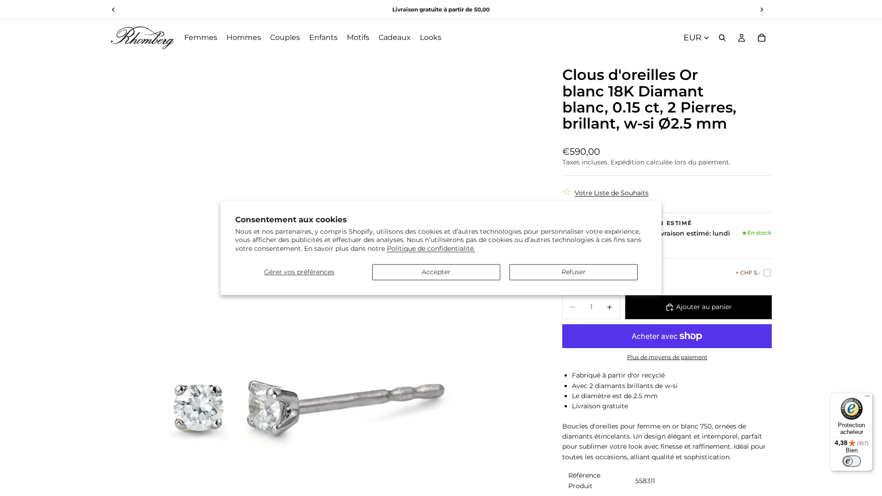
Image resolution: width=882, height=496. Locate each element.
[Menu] (867, 398)
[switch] (851, 461)
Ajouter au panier (704, 307)
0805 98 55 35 (452, 9)
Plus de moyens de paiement (667, 357)
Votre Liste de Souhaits (612, 193)
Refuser (573, 272)
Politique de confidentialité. (431, 248)
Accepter (436, 272)
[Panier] (762, 38)
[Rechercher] (722, 38)
